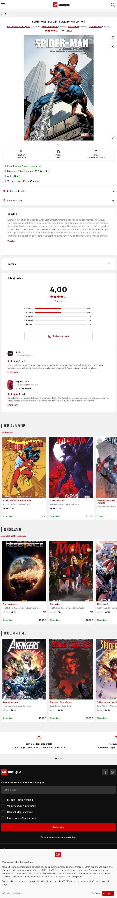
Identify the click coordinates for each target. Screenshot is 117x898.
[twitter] (113, 772)
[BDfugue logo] (61, 4)
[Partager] (113, 46)
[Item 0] (57, 144)
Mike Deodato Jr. (50, 26)
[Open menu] (3, 5)
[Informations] (49, 171)
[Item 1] (59, 144)
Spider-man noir (57, 500)
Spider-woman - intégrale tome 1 (17, 500)
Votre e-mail (10, 789)
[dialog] (58, 873)
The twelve (55, 604)
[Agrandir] (113, 138)
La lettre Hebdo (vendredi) (20, 799)
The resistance (10, 604)
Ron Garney (73, 26)
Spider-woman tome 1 (107, 702)
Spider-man (7, 432)
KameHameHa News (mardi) (21, 818)
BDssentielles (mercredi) (20, 811)
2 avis (69, 30)
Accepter (108, 893)
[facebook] (105, 772)
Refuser (96, 893)
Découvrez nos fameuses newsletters (58, 837)
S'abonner (58, 827)
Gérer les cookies (11, 893)
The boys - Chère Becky (61, 702)
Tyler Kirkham (95, 26)
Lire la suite (12, 372)
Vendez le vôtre (15, 200)
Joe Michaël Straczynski (18, 26)
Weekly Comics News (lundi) (21, 805)
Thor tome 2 (102, 604)
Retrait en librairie (16, 191)
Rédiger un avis (61, 336)
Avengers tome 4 (10, 702)
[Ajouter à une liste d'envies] (113, 37)
